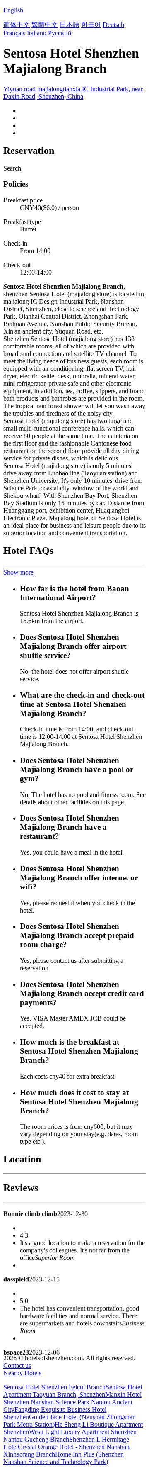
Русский (60, 33)
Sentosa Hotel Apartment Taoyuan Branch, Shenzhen (72, 1391)
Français (14, 33)
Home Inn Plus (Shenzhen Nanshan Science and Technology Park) (63, 1458)
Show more (18, 572)
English (13, 10)
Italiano (36, 33)
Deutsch (113, 24)
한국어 (91, 24)
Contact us (17, 1365)
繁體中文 (44, 24)
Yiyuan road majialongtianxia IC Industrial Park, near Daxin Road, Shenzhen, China (73, 92)
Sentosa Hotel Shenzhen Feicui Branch (54, 1387)
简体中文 (16, 24)
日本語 (69, 24)
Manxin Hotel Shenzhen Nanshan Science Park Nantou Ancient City (72, 1402)
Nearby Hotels (22, 1372)
